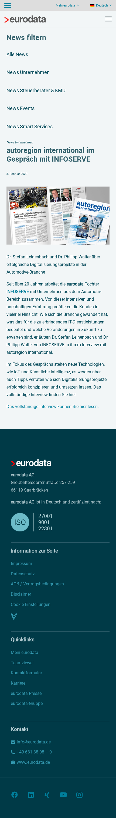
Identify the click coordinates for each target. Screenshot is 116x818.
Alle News (17, 54)
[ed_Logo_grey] (25, 19)
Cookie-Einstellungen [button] (30, 604)
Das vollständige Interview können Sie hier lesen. (52, 406)
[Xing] (47, 795)
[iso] (45, 522)
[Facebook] (14, 795)
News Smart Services (29, 126)
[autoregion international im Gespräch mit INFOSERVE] (58, 190)
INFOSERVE (17, 291)
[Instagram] (79, 795)
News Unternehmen (28, 72)
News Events (20, 108)
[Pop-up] (14, 616)
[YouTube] (63, 795)
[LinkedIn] (31, 795)
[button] (7, 5)
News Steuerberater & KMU (36, 90)
